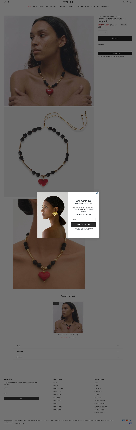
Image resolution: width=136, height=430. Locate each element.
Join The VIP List (83, 224)
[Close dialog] (97, 193)
